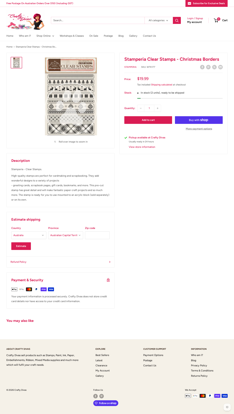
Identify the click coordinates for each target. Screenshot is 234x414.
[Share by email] (220, 67)
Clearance (101, 365)
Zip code (90, 228)
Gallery (133, 35)
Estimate (21, 246)
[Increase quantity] (157, 108)
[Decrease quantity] (140, 108)
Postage (108, 35)
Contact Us (149, 35)
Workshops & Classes (72, 35)
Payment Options (153, 355)
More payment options (199, 128)
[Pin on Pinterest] (208, 67)
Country (16, 228)
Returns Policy (199, 375)
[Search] (177, 20)
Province (53, 228)
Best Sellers (102, 355)
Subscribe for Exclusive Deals (209, 3)
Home (9, 35)
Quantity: (129, 108)
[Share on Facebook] (202, 67)
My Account (103, 370)
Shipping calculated (161, 84)
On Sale (93, 35)
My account (194, 22)
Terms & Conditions (202, 370)
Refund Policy (18, 261)
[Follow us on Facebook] (95, 396)
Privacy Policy (199, 365)
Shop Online (43, 35)
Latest (99, 360)
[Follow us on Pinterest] (101, 396)
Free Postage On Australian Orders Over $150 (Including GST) (39, 3)
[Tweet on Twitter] (214, 67)
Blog (121, 35)
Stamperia (130, 67)
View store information (142, 146)
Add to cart (148, 119)
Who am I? (25, 35)
